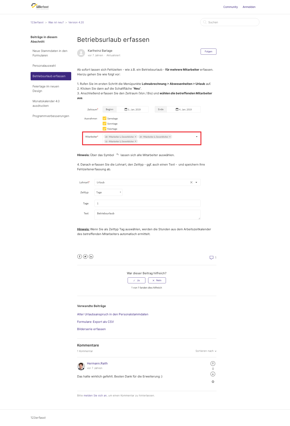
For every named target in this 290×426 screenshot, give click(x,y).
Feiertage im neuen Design (46, 88)
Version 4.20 (76, 22)
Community (230, 6)
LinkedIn (91, 256)
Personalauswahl (44, 65)
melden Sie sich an (95, 395)
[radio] (136, 280)
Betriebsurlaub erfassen (49, 76)
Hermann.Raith (97, 363)
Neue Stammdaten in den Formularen (50, 53)
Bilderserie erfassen (91, 329)
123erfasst (37, 22)
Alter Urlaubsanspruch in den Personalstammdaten (112, 314)
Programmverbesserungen (51, 116)
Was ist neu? (56, 22)
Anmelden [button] (249, 6)
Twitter (85, 256)
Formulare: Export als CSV (95, 322)
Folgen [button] (208, 51)
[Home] (40, 9)
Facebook (79, 256)
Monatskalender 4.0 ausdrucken (46, 103)
